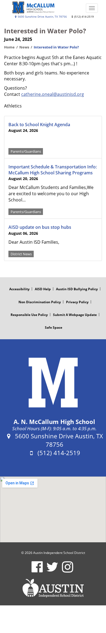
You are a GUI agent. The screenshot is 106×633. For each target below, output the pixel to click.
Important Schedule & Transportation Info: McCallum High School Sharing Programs (52, 170)
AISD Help (43, 289)
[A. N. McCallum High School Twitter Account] (52, 570)
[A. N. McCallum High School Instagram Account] (67, 570)
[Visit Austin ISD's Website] (53, 588)
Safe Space (53, 327)
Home (9, 47)
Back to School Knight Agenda (39, 125)
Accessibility (19, 289)
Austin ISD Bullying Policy (77, 289)
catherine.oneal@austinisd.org (52, 94)
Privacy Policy (77, 302)
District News (21, 254)
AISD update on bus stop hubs (39, 227)
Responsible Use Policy (29, 314)
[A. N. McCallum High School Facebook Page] (37, 570)
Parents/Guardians (26, 151)
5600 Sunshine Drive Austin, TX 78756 (42, 16)
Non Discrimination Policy (39, 302)
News (24, 47)
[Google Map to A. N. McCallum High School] (53, 510)
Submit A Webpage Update (75, 314)
